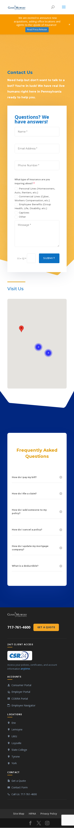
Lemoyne (16, 729)
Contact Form (19, 787)
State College (19, 749)
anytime (25, 668)
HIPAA (32, 813)
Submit (49, 258)
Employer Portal (20, 691)
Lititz (14, 736)
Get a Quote (46, 627)
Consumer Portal (21, 685)
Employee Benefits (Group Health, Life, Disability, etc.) (33, 206)
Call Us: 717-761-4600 (24, 794)
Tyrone (15, 756)
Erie (13, 722)
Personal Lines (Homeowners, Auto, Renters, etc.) (35, 190)
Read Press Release (37, 29)
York (14, 763)
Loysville (16, 743)
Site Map (18, 813)
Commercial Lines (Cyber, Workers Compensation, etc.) (32, 198)
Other (22, 216)
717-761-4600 (19, 627)
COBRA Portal (19, 698)
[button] (21, 329)
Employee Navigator (23, 705)
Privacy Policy (48, 813)
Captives (24, 212)
